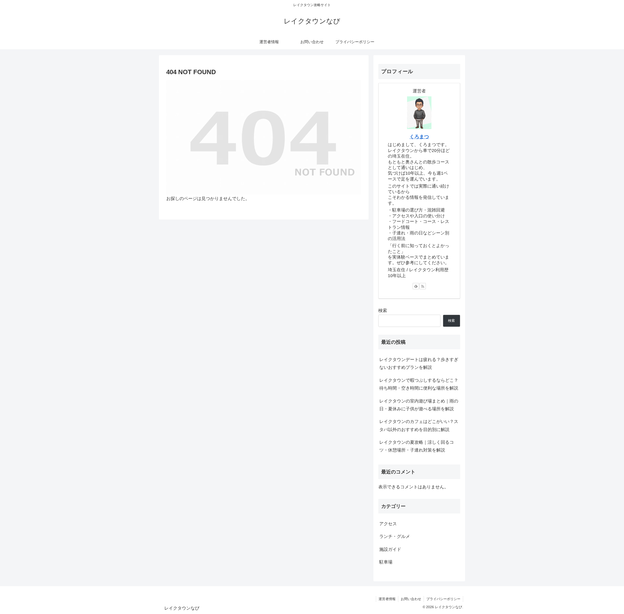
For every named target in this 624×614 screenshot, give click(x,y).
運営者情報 (387, 599)
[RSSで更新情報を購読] (422, 286)
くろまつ (419, 136)
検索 (382, 310)
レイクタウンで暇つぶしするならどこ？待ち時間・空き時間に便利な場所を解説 (418, 384)
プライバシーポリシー (443, 599)
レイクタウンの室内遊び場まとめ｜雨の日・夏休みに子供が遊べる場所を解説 (418, 405)
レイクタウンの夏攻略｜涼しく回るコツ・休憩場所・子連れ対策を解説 (416, 446)
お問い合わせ (411, 599)
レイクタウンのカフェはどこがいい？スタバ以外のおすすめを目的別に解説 (418, 425)
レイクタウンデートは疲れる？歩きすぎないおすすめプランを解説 (418, 363)
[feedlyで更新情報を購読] (416, 286)
